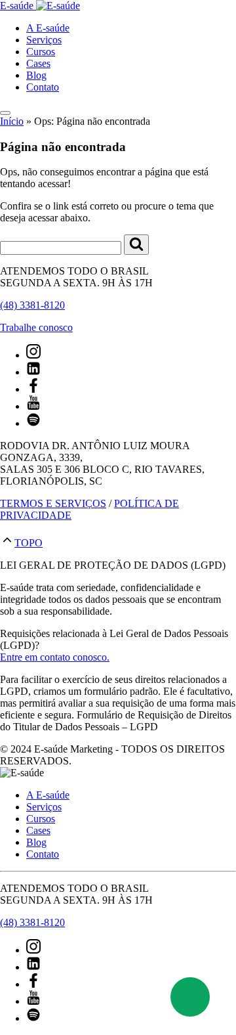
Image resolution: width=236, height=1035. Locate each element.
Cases (38, 63)
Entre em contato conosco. (54, 657)
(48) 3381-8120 (32, 305)
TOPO (28, 542)
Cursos (40, 51)
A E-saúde (47, 27)
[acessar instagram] (33, 355)
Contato (42, 87)
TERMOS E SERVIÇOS (53, 503)
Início (12, 121)
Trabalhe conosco (36, 327)
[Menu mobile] (5, 113)
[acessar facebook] (33, 389)
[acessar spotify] (33, 423)
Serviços (44, 39)
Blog (36, 75)
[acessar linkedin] (33, 372)
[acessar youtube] (33, 406)
